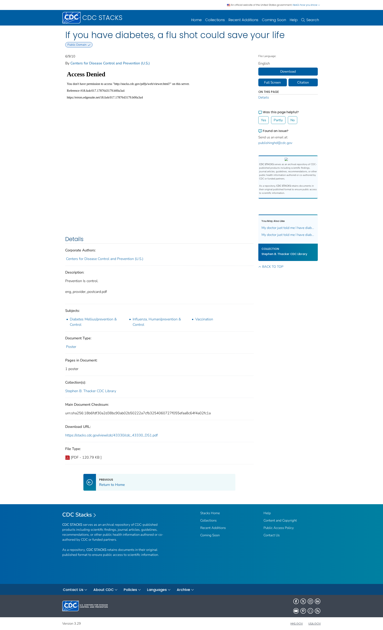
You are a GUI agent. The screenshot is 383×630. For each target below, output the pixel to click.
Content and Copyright (280, 520)
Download (288, 71)
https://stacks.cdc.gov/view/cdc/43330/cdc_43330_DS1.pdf (111, 435)
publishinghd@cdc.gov (275, 143)
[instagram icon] (310, 601)
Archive (183, 589)
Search (312, 19)
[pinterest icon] (303, 611)
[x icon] (303, 601)
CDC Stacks (77, 515)
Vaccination (204, 319)
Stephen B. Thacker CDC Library (90, 391)
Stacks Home (210, 513)
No (292, 120)
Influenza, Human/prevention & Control (157, 322)
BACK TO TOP (272, 266)
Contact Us (272, 535)
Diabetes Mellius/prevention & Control (93, 322)
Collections (215, 19)
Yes (263, 120)
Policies (130, 589)
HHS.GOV (296, 624)
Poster (71, 346)
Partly (278, 120)
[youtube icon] (296, 611)
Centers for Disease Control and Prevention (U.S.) (110, 63)
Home (196, 19)
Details (263, 97)
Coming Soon (274, 19)
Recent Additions (243, 19)
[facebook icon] (296, 601)
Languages (157, 589)
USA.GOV (314, 624)
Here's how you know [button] (305, 5)
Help (294, 19)
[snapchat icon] (310, 611)
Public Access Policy (279, 528)
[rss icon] (317, 611)
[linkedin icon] (317, 601)
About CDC (103, 589)
